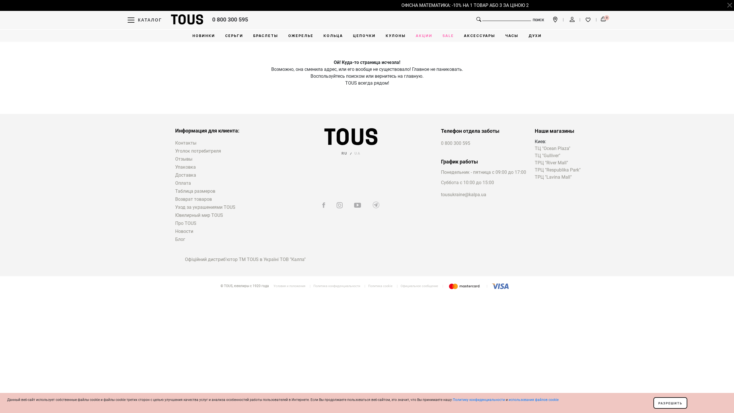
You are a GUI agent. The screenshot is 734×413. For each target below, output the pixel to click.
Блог (180, 239)
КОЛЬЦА (333, 36)
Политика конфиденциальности (336, 286)
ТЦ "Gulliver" (547, 156)
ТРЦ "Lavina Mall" (553, 177)
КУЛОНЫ (396, 36)
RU (344, 153)
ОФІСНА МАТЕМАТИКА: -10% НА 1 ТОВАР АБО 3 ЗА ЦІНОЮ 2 (461, 5)
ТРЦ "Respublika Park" (558, 170)
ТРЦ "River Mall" (551, 163)
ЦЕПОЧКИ (364, 36)
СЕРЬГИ (234, 36)
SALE (448, 36)
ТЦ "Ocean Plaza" (552, 149)
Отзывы (183, 159)
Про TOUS (185, 223)
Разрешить (670, 403)
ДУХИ (535, 36)
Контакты (185, 143)
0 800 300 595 (230, 19)
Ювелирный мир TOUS (199, 215)
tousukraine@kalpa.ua (463, 194)
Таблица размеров (195, 191)
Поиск (538, 20)
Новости (184, 231)
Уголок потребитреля (198, 151)
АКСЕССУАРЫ (479, 36)
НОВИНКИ (203, 36)
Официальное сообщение (419, 286)
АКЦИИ (424, 36)
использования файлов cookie (534, 400)
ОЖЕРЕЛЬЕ (300, 36)
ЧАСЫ (511, 36)
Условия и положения (289, 286)
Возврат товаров (193, 199)
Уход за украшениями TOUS (205, 207)
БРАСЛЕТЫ (265, 36)
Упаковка (185, 167)
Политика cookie (380, 286)
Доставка (185, 175)
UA (357, 153)
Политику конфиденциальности (479, 400)
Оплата (183, 183)
